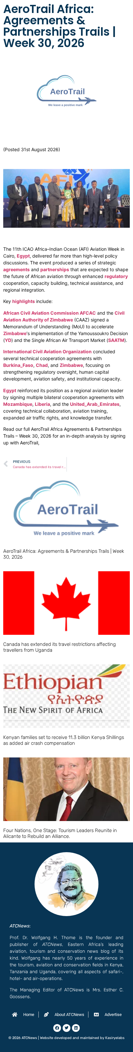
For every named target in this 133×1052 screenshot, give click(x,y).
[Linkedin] (76, 1028)
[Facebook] (57, 1028)
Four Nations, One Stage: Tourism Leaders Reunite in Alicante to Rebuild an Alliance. (60, 833)
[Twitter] (66, 1028)
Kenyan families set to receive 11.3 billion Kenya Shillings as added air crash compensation (63, 740)
